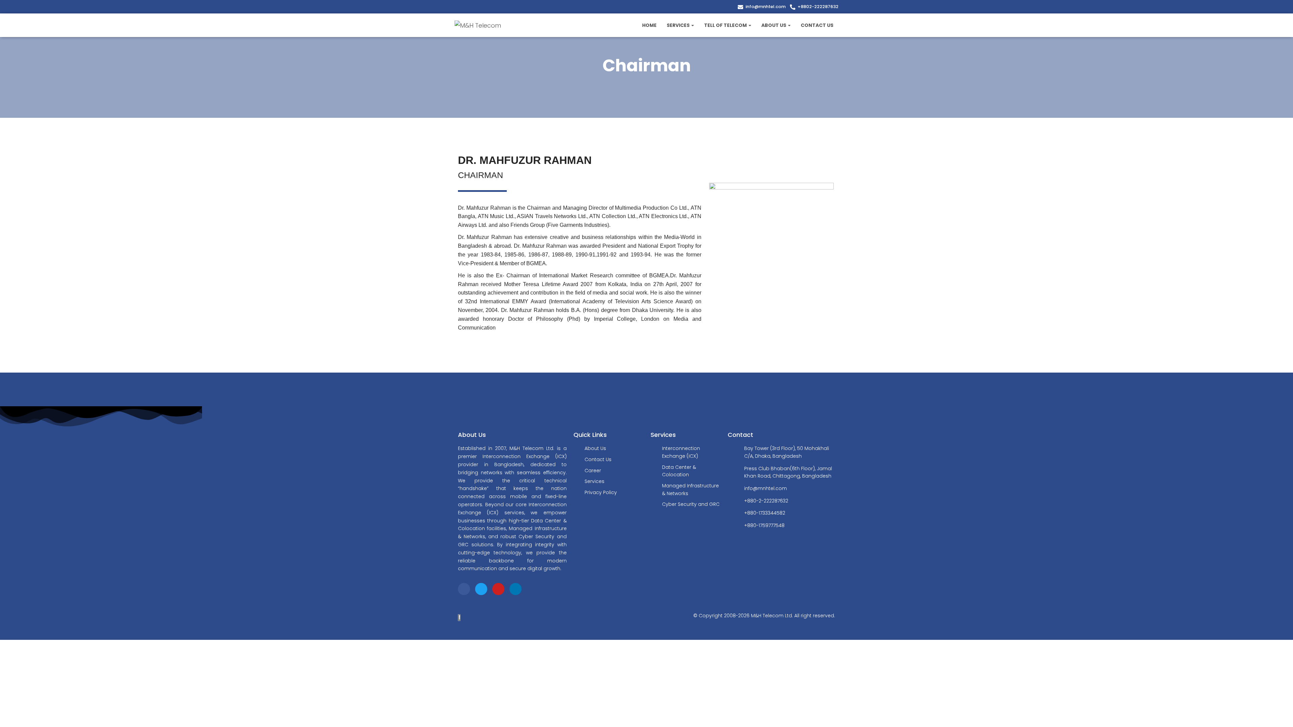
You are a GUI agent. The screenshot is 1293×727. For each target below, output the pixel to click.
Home (649, 25)
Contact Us (817, 25)
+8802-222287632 (818, 6)
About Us (774, 25)
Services (679, 25)
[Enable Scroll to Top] (1279, 713)
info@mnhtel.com (765, 6)
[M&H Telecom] (478, 25)
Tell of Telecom (726, 25)
